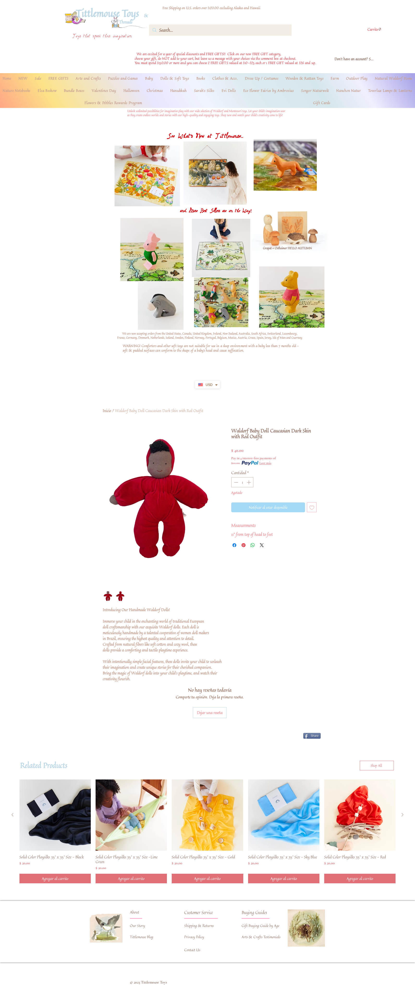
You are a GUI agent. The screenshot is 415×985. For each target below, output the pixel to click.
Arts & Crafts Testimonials (261, 937)
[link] (374, 29)
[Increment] (249, 482)
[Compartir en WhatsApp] (253, 545)
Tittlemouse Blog (141, 937)
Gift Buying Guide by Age (260, 925)
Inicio (107, 410)
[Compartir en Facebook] (234, 545)
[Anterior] (12, 815)
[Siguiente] (402, 815)
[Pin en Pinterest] (243, 545)
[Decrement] (235, 482)
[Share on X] (262, 545)
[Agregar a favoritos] (312, 507)
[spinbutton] (242, 482)
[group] (207, 831)
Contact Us (192, 950)
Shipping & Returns (199, 925)
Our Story (137, 925)
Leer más (265, 463)
